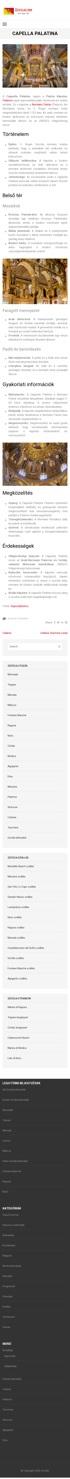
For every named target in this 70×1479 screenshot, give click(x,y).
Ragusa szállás (16, 927)
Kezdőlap (8, 1350)
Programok (9, 1286)
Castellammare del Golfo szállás (26, 947)
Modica (12, 756)
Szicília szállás (16, 958)
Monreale (13, 674)
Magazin (7, 1255)
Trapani (12, 684)
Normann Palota (41, 104)
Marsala (12, 694)
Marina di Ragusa (17, 1007)
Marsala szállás (16, 937)
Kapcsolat (9, 1356)
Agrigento (13, 766)
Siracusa (12, 807)
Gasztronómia (11, 1214)
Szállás (7, 1306)
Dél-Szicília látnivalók (14, 1089)
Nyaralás (7, 1276)
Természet (9, 1316)
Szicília (45, 1470)
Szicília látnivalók (17, 837)
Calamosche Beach (18, 1037)
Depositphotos (19, 606)
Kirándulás (8, 1235)
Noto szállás (15, 917)
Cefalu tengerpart (17, 1027)
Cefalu (11, 745)
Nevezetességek (18, 618)
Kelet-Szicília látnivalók (15, 1161)
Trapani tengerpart (18, 1017)
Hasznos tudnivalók (13, 1225)
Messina (12, 786)
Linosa (6, 1140)
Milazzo (12, 705)
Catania (7, 633)
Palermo (8, 100)
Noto (10, 735)
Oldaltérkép (10, 1366)
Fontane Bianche (17, 715)
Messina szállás (16, 876)
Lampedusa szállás (18, 907)
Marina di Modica (17, 1048)
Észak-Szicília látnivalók (16, 1099)
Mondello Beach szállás (21, 866)
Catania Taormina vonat (53, 633)
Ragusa (12, 725)
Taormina (13, 827)
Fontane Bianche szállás (21, 968)
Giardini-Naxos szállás (20, 896)
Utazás (6, 1327)
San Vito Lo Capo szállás (22, 886)
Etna (10, 776)
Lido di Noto (14, 1058)
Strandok (8, 1296)
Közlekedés (9, 1245)
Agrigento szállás (17, 978)
